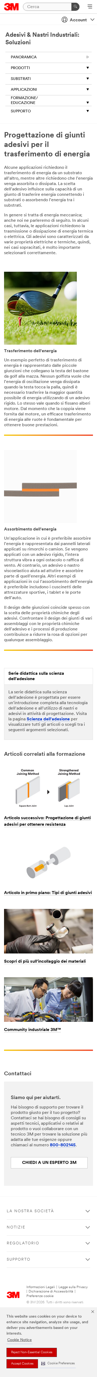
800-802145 (63, 1145)
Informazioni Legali (40, 1287)
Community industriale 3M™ (32, 1030)
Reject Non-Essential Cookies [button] (31, 1352)
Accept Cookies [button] (22, 1363)
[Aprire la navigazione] (90, 7)
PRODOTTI (20, 68)
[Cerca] (75, 7)
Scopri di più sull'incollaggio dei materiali (45, 961)
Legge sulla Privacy (73, 1287)
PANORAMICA (24, 57)
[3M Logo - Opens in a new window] (11, 7)
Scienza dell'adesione (48, 719)
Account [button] (78, 20)
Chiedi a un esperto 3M (49, 1163)
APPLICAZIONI (24, 90)
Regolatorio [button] (23, 1243)
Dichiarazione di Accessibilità (51, 1291)
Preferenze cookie (40, 1296)
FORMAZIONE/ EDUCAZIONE (24, 100)
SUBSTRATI (21, 79)
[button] (58, 1363)
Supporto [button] (18, 1260)
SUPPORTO (21, 111)
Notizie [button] (16, 1227)
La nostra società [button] (30, 1211)
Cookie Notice (19, 1340)
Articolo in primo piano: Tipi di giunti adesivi (48, 893)
